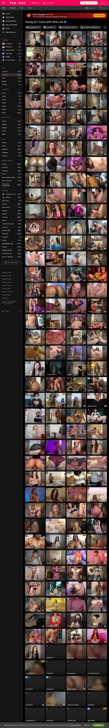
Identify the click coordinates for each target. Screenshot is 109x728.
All (105, 27)
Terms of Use (6, 288)
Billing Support (6, 276)
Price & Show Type (68, 27)
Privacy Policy (6, 285)
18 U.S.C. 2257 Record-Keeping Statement (9, 302)
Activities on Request (90, 27)
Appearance (33, 27)
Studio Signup (6, 295)
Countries (50, 27)
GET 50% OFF (99, 15)
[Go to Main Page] (17, 3)
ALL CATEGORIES (12, 262)
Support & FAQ (6, 272)
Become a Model (7, 292)
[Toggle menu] (3, 3)
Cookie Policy (76, 725)
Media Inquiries (6, 282)
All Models (5, 298)
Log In (103, 3)
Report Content (6, 279)
